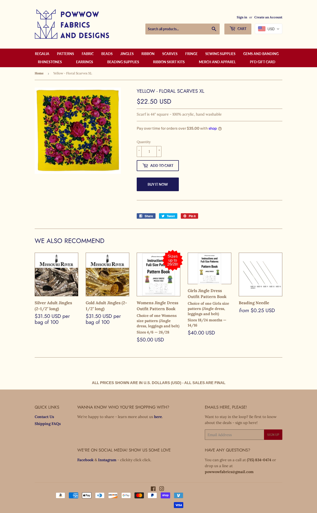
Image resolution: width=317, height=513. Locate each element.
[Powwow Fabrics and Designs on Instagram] (161, 489)
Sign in (242, 17)
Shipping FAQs (48, 423)
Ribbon (148, 54)
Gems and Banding (261, 54)
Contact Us (44, 416)
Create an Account (268, 17)
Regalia (42, 54)
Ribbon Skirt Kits (169, 62)
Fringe (191, 54)
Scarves (170, 54)
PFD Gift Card (262, 62)
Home (39, 73)
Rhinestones (50, 62)
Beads (107, 54)
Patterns (65, 54)
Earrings (84, 62)
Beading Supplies (123, 62)
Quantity (144, 142)
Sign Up (273, 435)
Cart (241, 29)
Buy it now (158, 184)
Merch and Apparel (217, 62)
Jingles (127, 54)
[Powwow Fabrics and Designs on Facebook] (153, 489)
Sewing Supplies (220, 54)
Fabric (88, 54)
